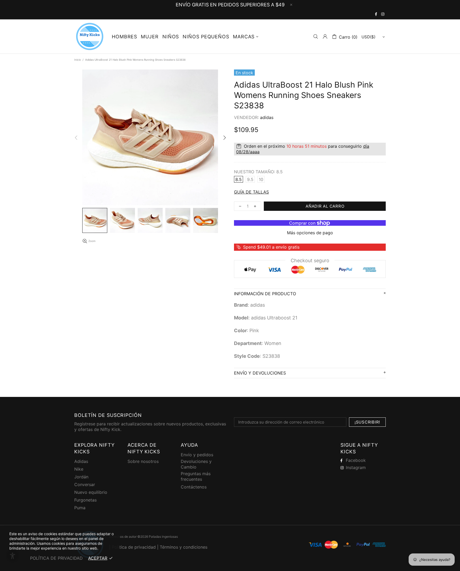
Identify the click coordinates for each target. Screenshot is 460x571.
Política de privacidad (134, 547)
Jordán (81, 476)
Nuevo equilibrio (90, 492)
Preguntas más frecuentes (196, 476)
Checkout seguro (310, 260)
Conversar (84, 484)
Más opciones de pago (310, 232)
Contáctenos (194, 487)
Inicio (77, 59)
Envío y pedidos (197, 454)
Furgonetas (85, 500)
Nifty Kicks (89, 36)
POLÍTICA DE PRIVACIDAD (56, 558)
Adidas (81, 461)
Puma (79, 507)
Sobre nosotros (143, 461)
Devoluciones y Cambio (196, 464)
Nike (78, 469)
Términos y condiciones (183, 547)
